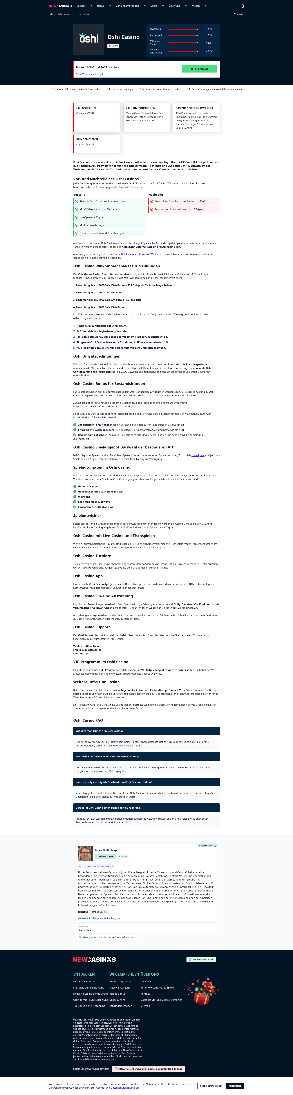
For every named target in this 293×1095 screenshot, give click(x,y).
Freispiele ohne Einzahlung (88, 987)
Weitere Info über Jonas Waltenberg (97, 918)
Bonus (101, 5)
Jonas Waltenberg (106, 850)
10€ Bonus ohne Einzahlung (89, 1006)
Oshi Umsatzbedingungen (120, 89)
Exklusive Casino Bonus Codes (90, 993)
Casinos (81, 5)
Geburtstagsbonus (120, 981)
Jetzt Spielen (199, 69)
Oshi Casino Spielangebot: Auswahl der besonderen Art (215, 89)
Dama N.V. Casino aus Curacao (131, 254)
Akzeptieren (235, 1085)
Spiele (153, 5)
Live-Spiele (198, 455)
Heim (51, 14)
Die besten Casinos (84, 981)
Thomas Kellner (111, 937)
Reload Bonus (117, 993)
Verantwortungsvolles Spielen (158, 987)
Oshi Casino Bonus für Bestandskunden (160, 89)
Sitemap (145, 1006)
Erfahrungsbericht (66, 14)
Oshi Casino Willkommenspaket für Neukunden (76, 89)
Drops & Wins (117, 999)
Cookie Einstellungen (211, 1085)
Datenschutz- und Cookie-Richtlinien (162, 999)
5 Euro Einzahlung (119, 987)
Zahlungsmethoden (127, 5)
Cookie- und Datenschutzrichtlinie (115, 1087)
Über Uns (174, 5)
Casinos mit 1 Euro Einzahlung (90, 999)
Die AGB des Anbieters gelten (91, 74)
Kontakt (145, 993)
